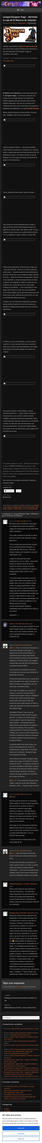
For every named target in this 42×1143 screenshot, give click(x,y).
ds (12, 507)
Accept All (21, 1128)
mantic (5, 509)
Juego (22, 505)
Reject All (21, 1139)
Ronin (13, 648)
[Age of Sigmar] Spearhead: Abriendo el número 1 (25, 1033)
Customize (21, 1133)
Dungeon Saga (17, 507)
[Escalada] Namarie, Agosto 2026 (20, 1035)
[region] (21, 1127)
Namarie (6, 1076)
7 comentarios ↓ (31, 23)
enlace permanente (32, 509)
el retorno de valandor (28, 507)
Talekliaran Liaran (14, 913)
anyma (9, 507)
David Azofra (21, 23)
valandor (9, 509)
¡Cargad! (6, 1109)
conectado (18, 986)
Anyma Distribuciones (15, 884)
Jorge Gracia (7, 1051)
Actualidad (7, 1111)
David (13, 797)
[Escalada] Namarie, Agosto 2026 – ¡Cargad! (16, 1060)
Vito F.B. (11, 624)
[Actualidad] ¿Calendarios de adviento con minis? (25, 1076)
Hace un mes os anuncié (28, 46)
